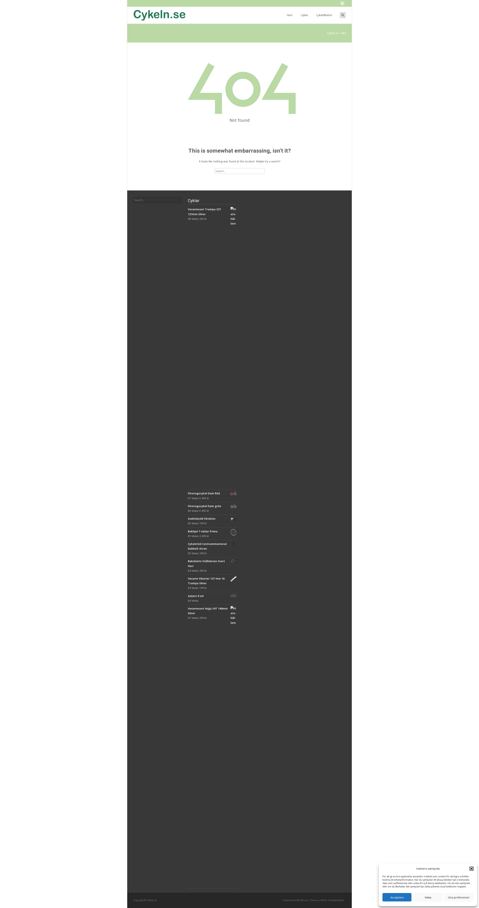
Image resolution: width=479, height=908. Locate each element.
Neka (428, 897)
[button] (471, 869)
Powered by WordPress (296, 900)
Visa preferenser (459, 897)
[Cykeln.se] (156, 14)
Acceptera (397, 897)
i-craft (321, 900)
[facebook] (342, 4)
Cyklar (304, 15)
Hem (289, 15)
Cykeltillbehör (324, 15)
